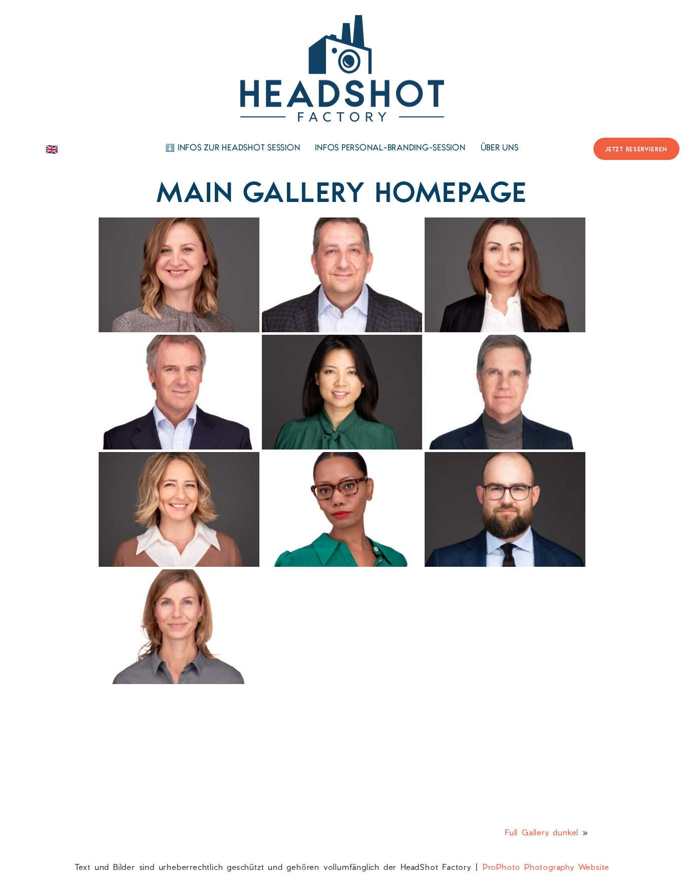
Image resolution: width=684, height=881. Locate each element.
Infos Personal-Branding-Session (390, 148)
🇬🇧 (52, 149)
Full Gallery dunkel (541, 832)
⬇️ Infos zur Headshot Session (232, 148)
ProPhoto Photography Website (546, 866)
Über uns (500, 148)
